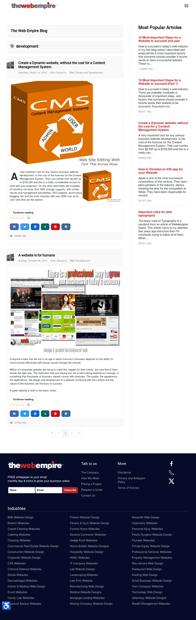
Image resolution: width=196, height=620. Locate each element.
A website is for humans (36, 255)
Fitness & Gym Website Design (89, 523)
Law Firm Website (81, 580)
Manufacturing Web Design (87, 586)
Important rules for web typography (155, 213)
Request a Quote (91, 489)
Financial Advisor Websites (25, 603)
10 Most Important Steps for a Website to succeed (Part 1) (159, 82)
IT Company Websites (84, 563)
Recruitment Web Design (147, 563)
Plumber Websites (143, 540)
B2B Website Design (20, 517)
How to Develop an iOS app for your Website (160, 171)
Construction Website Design (26, 552)
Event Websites (17, 592)
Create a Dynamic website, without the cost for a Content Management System (163, 126)
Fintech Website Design (85, 517)
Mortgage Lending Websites (87, 598)
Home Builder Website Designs (89, 546)
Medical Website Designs (86, 592)
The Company (90, 472)
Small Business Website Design (152, 580)
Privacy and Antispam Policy (131, 480)
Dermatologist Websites (23, 580)
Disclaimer (124, 472)
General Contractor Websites (88, 534)
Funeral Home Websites (85, 529)
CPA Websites (17, 563)
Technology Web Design (147, 592)
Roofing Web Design (145, 575)
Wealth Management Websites (151, 603)
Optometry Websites (145, 523)
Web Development (80, 260)
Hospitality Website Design (86, 552)
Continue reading (23, 212)
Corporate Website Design (24, 557)
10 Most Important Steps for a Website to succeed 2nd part (159, 39)
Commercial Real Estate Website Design (33, 546)
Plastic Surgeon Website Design (152, 534)
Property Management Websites (152, 557)
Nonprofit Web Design (145, 517)
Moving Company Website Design (91, 603)
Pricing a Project (91, 484)
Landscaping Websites (84, 575)
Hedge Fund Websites (83, 540)
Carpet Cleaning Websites (24, 529)
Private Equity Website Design (151, 546)
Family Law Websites (21, 598)
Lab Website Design (82, 569)
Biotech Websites (18, 523)
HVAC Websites (80, 557)
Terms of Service (128, 488)
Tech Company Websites (147, 586)
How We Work (90, 478)
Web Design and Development (86, 72)
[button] (186, 6)
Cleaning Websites (19, 540)
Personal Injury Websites (147, 529)
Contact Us (88, 495)
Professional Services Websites (152, 552)
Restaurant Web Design (147, 569)
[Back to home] (35, 6)
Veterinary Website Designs (149, 598)
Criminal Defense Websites (25, 569)
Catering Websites (19, 534)
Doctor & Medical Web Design (26, 586)
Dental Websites (18, 575)
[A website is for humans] (65, 311)
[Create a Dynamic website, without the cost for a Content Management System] (65, 123)
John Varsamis (58, 72)
